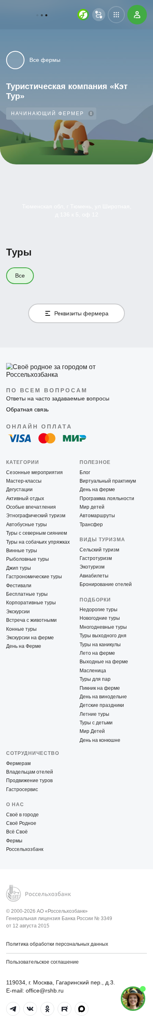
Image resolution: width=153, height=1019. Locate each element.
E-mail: (35, 990)
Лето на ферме (97, 653)
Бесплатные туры (27, 594)
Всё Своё (17, 832)
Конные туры (21, 629)
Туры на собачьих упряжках (38, 542)
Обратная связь (27, 409)
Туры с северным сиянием (36, 533)
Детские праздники (102, 705)
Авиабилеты (94, 576)
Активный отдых (25, 498)
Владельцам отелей (29, 772)
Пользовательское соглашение (42, 962)
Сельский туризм (99, 550)
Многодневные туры (103, 627)
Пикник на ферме (100, 688)
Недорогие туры (99, 609)
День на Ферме (23, 646)
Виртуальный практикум (108, 481)
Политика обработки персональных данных (57, 944)
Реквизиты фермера (81, 313)
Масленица (93, 671)
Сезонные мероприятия (34, 472)
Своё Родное (21, 823)
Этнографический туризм (35, 515)
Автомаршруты (97, 515)
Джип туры (18, 568)
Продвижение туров (29, 780)
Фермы (14, 841)
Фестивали (18, 585)
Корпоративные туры (31, 603)
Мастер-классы (24, 481)
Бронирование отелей (106, 584)
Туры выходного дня (103, 636)
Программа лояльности (107, 498)
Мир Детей (92, 731)
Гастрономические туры (34, 576)
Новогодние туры (100, 618)
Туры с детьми (96, 723)
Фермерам (18, 763)
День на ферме (97, 489)
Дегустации (19, 489)
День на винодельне (103, 697)
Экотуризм (92, 567)
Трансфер (91, 524)
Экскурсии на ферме (30, 638)
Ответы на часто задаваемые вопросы (57, 398)
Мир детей (92, 507)
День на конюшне (100, 740)
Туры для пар (95, 679)
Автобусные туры (26, 524)
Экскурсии (18, 611)
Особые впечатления (31, 507)
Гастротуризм (96, 558)
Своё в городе (22, 815)
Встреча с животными (31, 620)
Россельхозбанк (24, 849)
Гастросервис (22, 789)
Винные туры (21, 550)
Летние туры (94, 714)
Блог (85, 472)
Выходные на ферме (104, 662)
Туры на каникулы (100, 644)
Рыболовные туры (27, 559)
